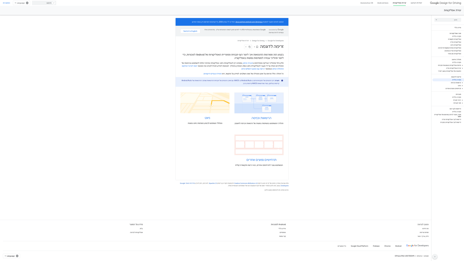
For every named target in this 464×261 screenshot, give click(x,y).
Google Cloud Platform (359, 246)
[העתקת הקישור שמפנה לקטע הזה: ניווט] (202, 118)
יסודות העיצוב (416, 3)
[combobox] (44, 3)
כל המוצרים (342, 246)
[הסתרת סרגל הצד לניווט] (434, 256)
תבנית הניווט (248, 63)
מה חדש (425, 228)
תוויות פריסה (424, 232)
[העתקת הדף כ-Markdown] (249, 47)
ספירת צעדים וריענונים (213, 73)
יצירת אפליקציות (399, 3)
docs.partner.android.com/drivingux (249, 22)
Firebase (376, 246)
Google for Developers (276, 41)
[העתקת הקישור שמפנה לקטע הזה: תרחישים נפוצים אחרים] (244, 160)
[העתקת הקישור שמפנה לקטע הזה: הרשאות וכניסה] (249, 118)
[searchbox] (447, 20)
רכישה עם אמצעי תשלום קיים (253, 69)
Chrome (387, 246)
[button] (448, 65)
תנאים (426, 256)
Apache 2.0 (213, 183)
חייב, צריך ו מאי (423, 236)
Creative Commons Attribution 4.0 (245, 183)
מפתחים (283, 232)
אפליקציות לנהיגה (136, 232)
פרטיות (419, 256)
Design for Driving (450, 3)
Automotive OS (366, 3)
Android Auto (382, 3)
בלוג (141, 228)
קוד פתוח (282, 236)
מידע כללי (282, 228)
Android (398, 246)
